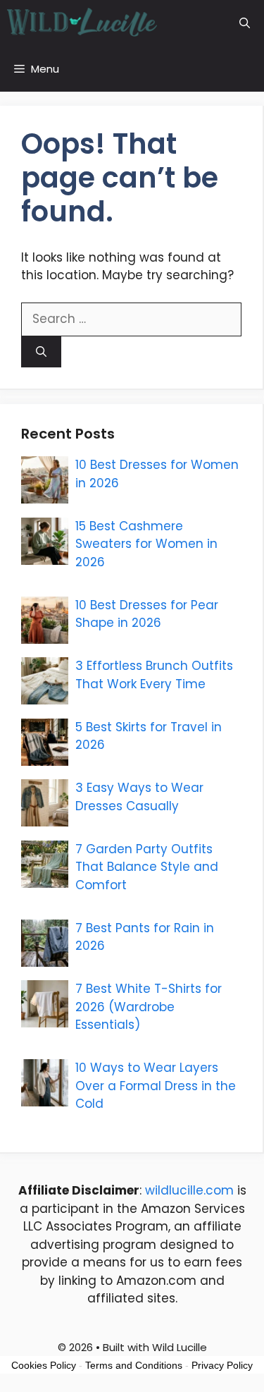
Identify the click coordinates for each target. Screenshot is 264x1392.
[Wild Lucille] (82, 23)
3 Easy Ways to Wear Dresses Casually (139, 796)
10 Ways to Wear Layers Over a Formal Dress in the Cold (155, 1085)
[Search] (41, 352)
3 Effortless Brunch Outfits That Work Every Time (154, 674)
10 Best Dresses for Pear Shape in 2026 (146, 614)
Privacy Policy (222, 1365)
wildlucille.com (189, 1190)
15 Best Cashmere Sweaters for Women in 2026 (146, 544)
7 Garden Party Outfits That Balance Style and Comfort (146, 867)
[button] (244, 23)
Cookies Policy (43, 1365)
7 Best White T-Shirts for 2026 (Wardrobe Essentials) (148, 1006)
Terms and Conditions (133, 1365)
